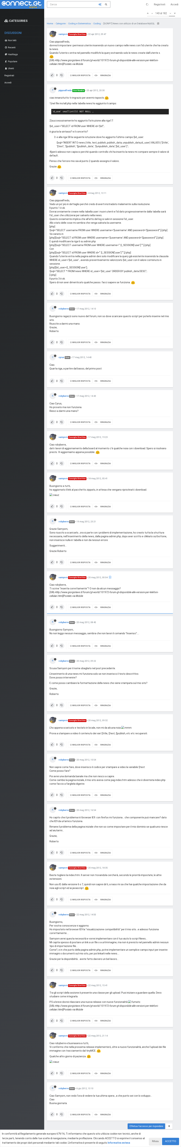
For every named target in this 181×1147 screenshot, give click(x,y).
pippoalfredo (65, 90)
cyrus (61, 357)
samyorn (63, 34)
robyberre (64, 309)
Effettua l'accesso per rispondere (146, 1126)
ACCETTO (170, 1141)
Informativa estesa (119, 1142)
